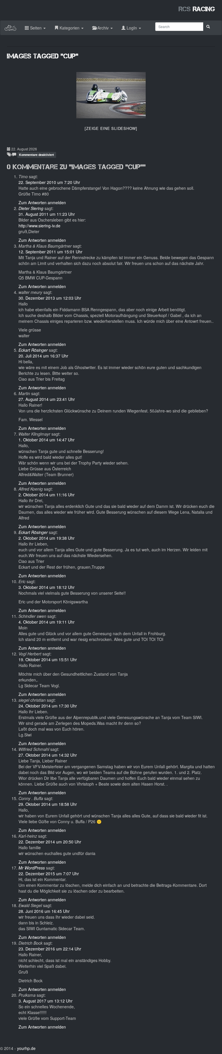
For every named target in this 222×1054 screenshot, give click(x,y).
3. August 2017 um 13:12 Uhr (45, 1001)
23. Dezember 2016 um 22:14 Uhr (49, 949)
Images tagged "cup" (42, 56)
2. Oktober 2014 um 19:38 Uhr (46, 538)
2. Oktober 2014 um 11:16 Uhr (46, 494)
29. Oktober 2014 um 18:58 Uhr (47, 804)
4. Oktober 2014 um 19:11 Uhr (46, 622)
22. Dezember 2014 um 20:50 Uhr (49, 842)
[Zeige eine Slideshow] (111, 128)
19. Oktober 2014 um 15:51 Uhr (47, 659)
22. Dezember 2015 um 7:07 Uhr (48, 873)
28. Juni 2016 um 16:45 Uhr (44, 911)
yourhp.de (26, 1048)
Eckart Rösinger (33, 350)
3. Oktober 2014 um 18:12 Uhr (46, 587)
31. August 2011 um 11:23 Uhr (46, 214)
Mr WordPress (31, 868)
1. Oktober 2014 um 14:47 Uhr (46, 440)
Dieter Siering (30, 208)
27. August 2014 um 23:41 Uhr (46, 399)
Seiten (36, 28)
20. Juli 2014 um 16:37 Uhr (43, 356)
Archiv (103, 28)
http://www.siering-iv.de (39, 226)
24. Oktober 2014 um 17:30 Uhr (47, 706)
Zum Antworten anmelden (42, 202)
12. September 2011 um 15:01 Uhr (50, 252)
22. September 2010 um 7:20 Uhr (49, 182)
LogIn (131, 28)
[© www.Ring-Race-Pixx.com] (111, 95)
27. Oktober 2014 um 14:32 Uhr (47, 755)
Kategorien (69, 28)
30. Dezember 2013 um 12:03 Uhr (49, 298)
